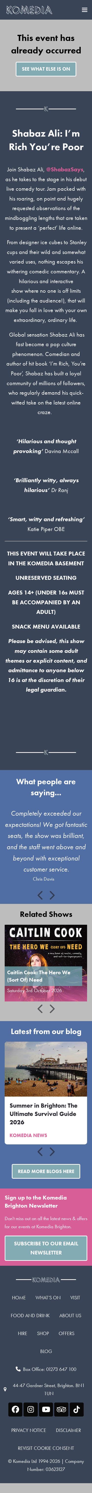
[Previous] (40, 895)
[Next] (51, 895)
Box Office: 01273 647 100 (49, 1369)
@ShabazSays (64, 169)
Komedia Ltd (25, 1461)
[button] (84, 10)
